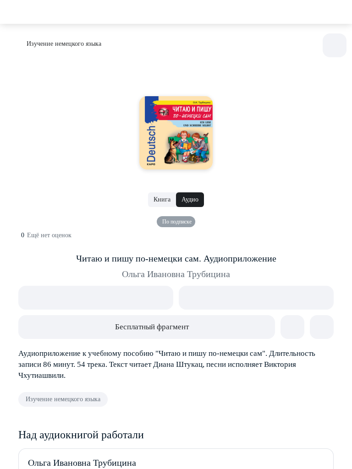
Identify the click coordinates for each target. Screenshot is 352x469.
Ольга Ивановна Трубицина (176, 274)
